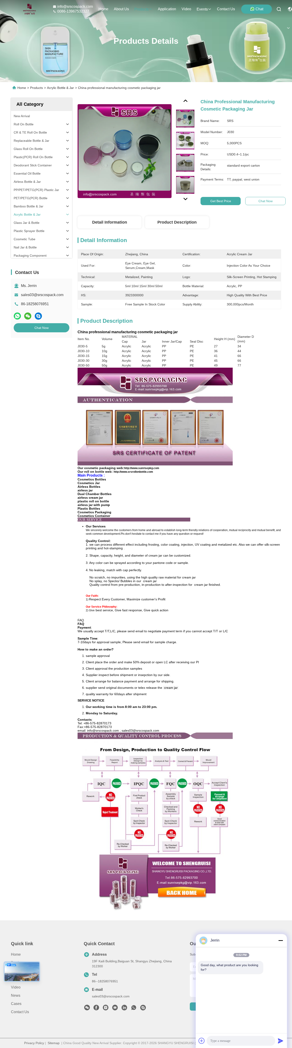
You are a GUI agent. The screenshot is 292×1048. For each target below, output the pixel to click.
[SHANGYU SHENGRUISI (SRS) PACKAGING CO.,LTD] (28, 9)
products (141, 9)
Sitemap (54, 1043)
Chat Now (41, 328)
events (202, 9)
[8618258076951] (133, 1009)
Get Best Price (220, 201)
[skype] (38, 316)
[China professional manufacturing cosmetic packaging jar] (125, 151)
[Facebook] (96, 1009)
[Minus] (280, 940)
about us (121, 9)
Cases (16, 1004)
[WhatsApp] (17, 316)
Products (36, 88)
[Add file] (201, 1041)
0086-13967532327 (73, 11)
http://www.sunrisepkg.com (141, 468)
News (15, 995)
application (167, 9)
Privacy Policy (34, 1043)
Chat (259, 9)
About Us (18, 971)
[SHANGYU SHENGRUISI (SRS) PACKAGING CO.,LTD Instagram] (105, 1009)
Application (20, 979)
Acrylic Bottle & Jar (60, 88)
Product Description (177, 222)
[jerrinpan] (143, 1009)
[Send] (280, 1041)
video (186, 9)
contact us (226, 9)
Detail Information (109, 222)
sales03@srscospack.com (42, 295)
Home (103, 9)
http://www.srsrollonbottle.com (133, 471)
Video (16, 987)
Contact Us (20, 1012)
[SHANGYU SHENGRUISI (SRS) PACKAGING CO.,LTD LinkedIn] (124, 1009)
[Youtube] (115, 1009)
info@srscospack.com (75, 6)
